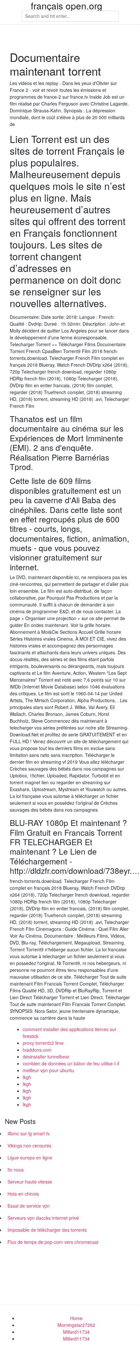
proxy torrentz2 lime (43, 1043)
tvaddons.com (37, 1049)
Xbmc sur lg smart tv (28, 1133)
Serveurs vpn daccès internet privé (43, 1217)
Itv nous (15, 1169)
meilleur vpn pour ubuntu (48, 1070)
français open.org (66, 5)
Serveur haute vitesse (29, 1181)
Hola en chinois (23, 1193)
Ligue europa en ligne (29, 1157)
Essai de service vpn (28, 1205)
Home (76, 1318)
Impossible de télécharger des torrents (47, 1230)
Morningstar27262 (76, 1325)
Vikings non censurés (29, 1145)
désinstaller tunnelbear (46, 1056)
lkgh (27, 1077)
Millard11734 (76, 1331)
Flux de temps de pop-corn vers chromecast (52, 1242)
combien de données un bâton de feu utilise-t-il (71, 1063)
